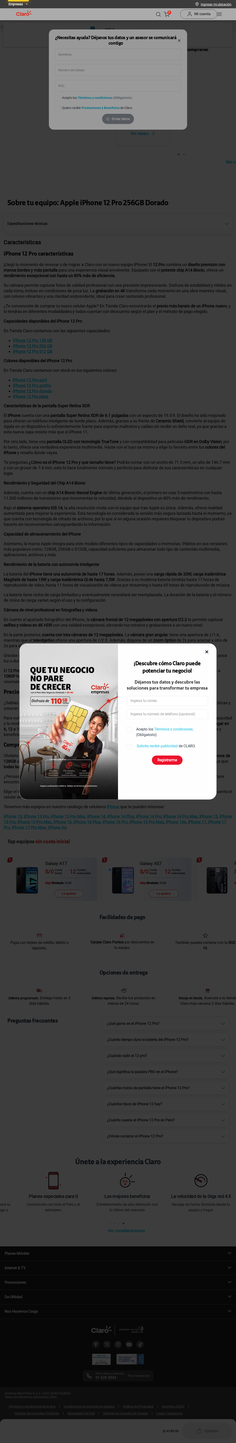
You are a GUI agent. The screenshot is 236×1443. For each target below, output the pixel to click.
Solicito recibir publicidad (157, 746)
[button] (216, 4)
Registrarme (167, 760)
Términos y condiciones (173, 729)
